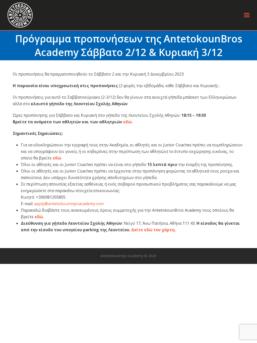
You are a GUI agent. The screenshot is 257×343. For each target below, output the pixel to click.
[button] (246, 15)
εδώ (127, 122)
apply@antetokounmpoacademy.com (69, 203)
